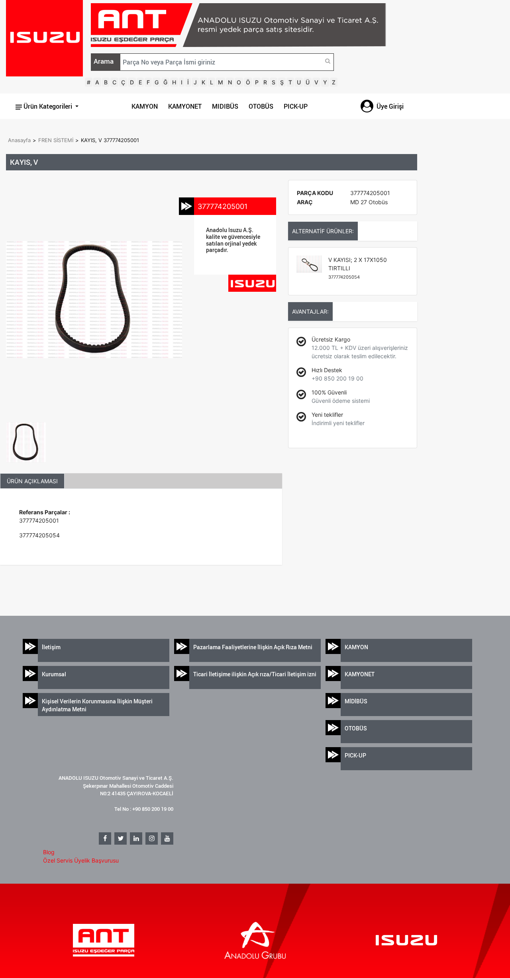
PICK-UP (296, 106)
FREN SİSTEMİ (55, 140)
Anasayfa (19, 140)
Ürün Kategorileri (48, 106)
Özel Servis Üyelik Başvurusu (81, 860)
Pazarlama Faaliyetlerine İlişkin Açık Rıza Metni (252, 647)
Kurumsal (54, 674)
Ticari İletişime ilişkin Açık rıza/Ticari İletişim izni (254, 674)
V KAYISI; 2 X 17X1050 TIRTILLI (357, 268)
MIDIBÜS (225, 106)
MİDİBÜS (356, 701)
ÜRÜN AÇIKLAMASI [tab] (32, 481)
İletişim (51, 647)
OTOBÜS (261, 106)
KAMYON (144, 106)
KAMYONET (185, 106)
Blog (49, 852)
